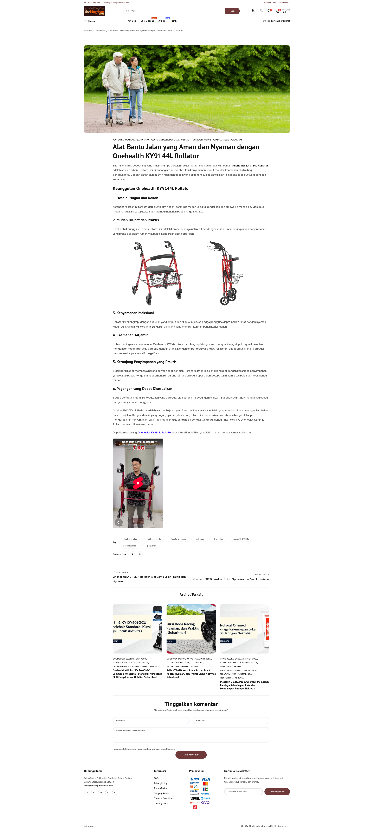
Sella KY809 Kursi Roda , (178, 663)
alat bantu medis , (141, 140)
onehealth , (143, 663)
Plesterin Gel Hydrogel (232, 678)
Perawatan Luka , (228, 674)
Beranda (88, 30)
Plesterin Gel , (245, 674)
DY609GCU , (141, 659)
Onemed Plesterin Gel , (231, 666)
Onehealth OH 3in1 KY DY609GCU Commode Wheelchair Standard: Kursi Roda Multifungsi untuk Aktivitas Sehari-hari (137, 674)
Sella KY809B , (197, 663)
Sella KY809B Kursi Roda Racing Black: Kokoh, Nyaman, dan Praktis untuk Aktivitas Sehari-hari (191, 674)
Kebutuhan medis (178, 539)
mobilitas (200, 539)
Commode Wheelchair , (124, 659)
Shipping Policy (161, 793)
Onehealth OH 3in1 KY (150, 666)
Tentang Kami (161, 803)
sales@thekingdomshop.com (98, 785)
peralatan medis (130, 546)
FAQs (156, 778)
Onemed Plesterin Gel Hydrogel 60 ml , (239, 670)
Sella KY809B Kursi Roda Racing (182, 666)
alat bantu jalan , (122, 140)
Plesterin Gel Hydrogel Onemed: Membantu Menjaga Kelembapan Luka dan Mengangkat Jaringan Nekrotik (244, 685)
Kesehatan (100, 30)
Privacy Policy (160, 783)
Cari (232, 11)
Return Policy (160, 788)
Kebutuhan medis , (160, 140)
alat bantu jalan (130, 539)
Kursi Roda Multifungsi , (125, 663)
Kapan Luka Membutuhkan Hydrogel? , (239, 663)
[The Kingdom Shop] (94, 11)
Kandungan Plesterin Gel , (244, 659)
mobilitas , (174, 140)
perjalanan (237, 140)
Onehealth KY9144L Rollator (154, 432)
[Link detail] (86, 792)
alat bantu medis (154, 539)
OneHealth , (186, 140)
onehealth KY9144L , (203, 140)
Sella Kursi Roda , (203, 659)
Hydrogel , (225, 659)
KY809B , (190, 659)
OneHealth (218, 539)
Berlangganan (277, 791)
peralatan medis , (222, 140)
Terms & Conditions (164, 798)
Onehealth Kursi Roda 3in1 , (126, 666)
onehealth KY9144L (241, 539)
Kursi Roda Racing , (176, 659)
